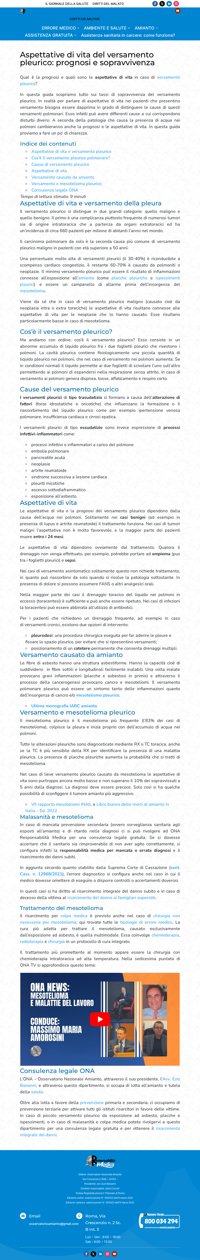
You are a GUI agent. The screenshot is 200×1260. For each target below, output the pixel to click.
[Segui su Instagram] (176, 3)
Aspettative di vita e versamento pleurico (71, 151)
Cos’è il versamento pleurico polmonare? (70, 158)
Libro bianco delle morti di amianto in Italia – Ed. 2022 (97, 807)
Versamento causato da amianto (62, 177)
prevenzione (92, 1103)
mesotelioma (32, 291)
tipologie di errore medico (146, 922)
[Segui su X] (162, 3)
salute (37, 1092)
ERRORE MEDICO (59, 28)
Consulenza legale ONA (54, 190)
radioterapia (31, 942)
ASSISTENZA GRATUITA (49, 35)
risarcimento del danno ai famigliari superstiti (111, 898)
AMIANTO (144, 28)
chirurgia (56, 942)
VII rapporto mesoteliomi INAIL (61, 804)
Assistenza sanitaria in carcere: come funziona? (128, 35)
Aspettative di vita (49, 171)
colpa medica (74, 916)
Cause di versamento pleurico (60, 164)
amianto (86, 278)
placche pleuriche (129, 278)
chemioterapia (165, 935)
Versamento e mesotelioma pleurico (66, 184)
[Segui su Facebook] (155, 3)
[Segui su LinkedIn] (169, 3)
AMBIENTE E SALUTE (105, 28)
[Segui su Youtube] (114, 1254)
